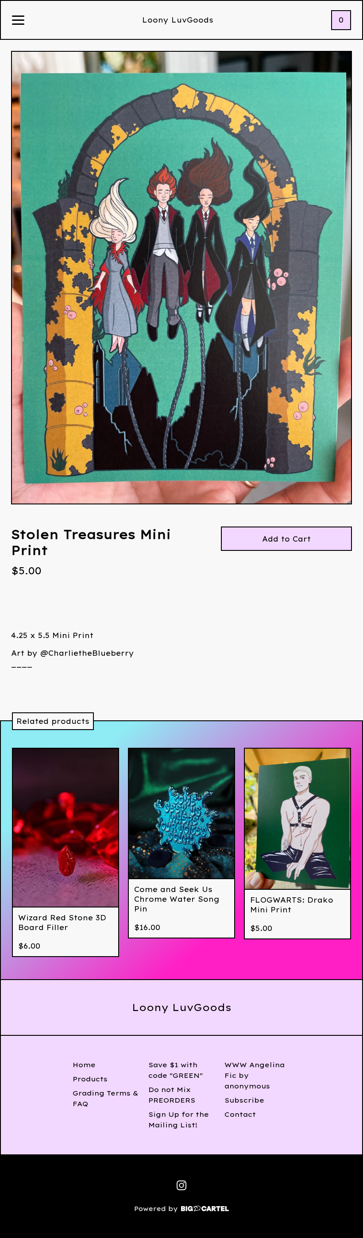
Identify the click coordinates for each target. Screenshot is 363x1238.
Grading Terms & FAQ (106, 1098)
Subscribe (244, 1100)
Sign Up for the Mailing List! (178, 1119)
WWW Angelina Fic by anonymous (254, 1075)
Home (84, 1065)
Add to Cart (286, 538)
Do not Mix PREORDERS (171, 1094)
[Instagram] (181, 1185)
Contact (240, 1114)
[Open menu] (18, 20)
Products (90, 1079)
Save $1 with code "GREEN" (175, 1070)
